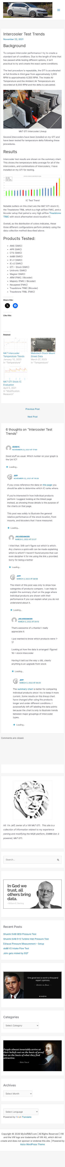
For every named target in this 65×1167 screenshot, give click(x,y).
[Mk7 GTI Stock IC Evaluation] (15, 373)
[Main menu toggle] (59, 10)
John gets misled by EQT (15, 953)
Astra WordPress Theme (32, 1144)
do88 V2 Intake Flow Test (16, 948)
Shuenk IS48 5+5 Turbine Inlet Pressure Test (26, 939)
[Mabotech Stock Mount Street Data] (43, 345)
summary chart (25, 689)
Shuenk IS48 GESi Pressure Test (19, 934)
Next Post (33, 416)
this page (47, 485)
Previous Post (33, 409)
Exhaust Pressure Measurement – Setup (23, 943)
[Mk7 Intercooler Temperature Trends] (15, 345)
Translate (26, 1117)
